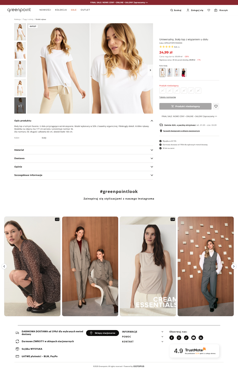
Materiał (19, 150)
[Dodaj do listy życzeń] (216, 106)
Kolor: (163, 65)
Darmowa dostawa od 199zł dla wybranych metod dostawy (185, 144)
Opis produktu (22, 120)
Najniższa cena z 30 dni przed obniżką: (180, 60)
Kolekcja (17, 19)
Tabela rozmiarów (167, 97)
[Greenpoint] (19, 10)
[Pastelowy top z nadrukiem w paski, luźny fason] (177, 72)
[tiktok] (186, 337)
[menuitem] (46, 10)
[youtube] (193, 337)
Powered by (128, 366)
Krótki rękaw (41, 19)
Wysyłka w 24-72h (169, 141)
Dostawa (19, 158)
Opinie (18, 166)
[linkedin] (201, 337)
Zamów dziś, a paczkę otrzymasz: (190, 125)
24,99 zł (165, 52)
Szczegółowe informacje (28, 175)
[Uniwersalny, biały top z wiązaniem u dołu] (20, 31)
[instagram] (179, 337)
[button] (142, 332)
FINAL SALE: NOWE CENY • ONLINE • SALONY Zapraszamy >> (189, 116)
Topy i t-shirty (28, 19)
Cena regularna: (174, 56)
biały (44, 137)
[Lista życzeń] (209, 10)
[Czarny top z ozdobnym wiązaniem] (184, 72)
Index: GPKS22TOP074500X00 (170, 43)
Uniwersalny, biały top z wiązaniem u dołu (183, 39)
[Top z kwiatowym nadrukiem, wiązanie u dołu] (170, 72)
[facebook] (171, 337)
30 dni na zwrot (168, 148)
